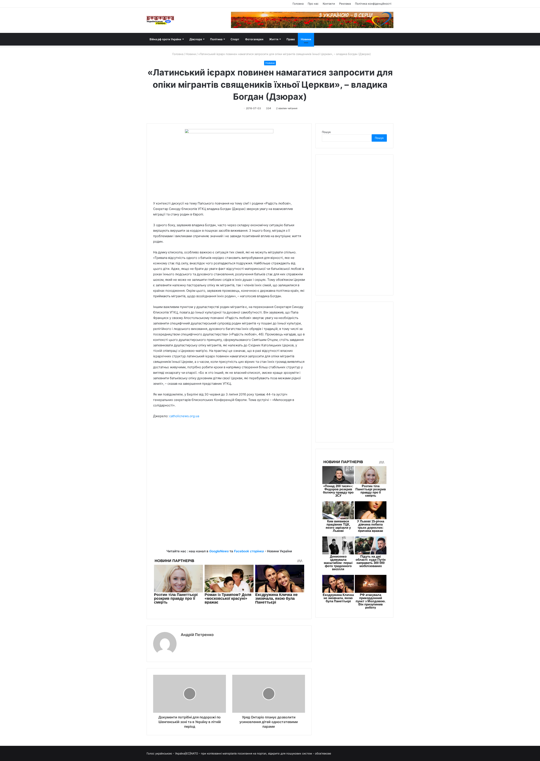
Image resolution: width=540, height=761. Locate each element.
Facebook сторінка (249, 551)
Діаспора (195, 39)
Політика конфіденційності (373, 3)
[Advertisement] (229, 453)
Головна (298, 3)
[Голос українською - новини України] (160, 20)
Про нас (313, 3)
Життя (273, 39)
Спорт (235, 39)
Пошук (326, 132)
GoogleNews (219, 551)
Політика (216, 39)
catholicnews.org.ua (184, 416)
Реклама (345, 3)
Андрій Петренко (197, 634)
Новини (306, 39)
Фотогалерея (254, 39)
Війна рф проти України (165, 39)
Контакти (329, 3)
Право (290, 39)
